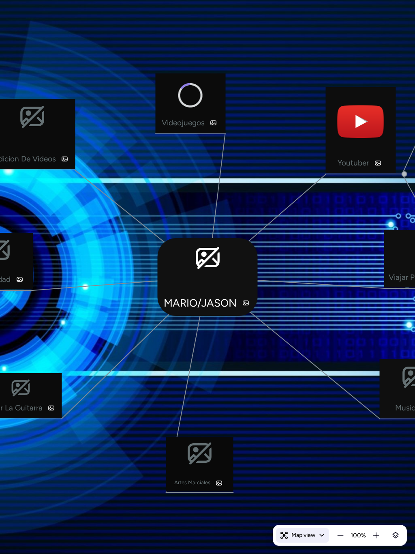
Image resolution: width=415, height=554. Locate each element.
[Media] (245, 303)
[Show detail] (395, 535)
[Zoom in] (376, 535)
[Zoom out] (340, 535)
